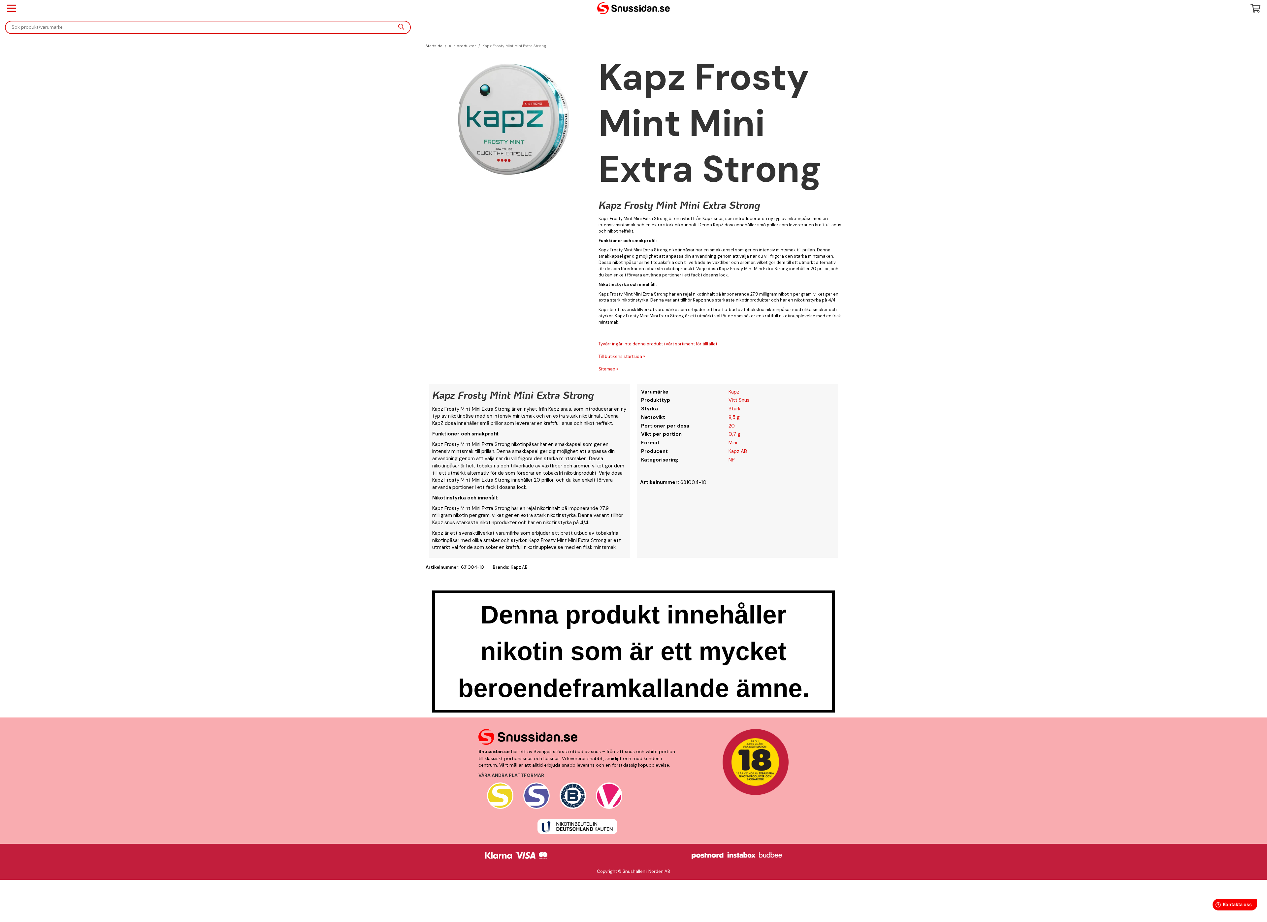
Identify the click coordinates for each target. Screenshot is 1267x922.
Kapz (734, 392)
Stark (734, 408)
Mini (733, 442)
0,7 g (734, 434)
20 (732, 426)
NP (732, 460)
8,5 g (734, 417)
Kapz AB (738, 451)
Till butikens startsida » (622, 356)
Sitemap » (608, 369)
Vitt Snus (739, 400)
